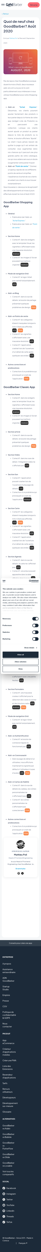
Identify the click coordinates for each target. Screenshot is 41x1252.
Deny (21, 669)
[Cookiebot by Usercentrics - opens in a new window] (29, 581)
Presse (6, 1000)
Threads (10, 1216)
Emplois (6, 995)
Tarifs (5, 1083)
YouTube (10, 1205)
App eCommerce (8, 1041)
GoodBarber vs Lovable (8, 1164)
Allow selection (20, 662)
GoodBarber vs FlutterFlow (8, 1145)
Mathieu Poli (13, 38)
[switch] (35, 625)
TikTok (9, 1222)
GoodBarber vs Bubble (8, 1135)
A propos (7, 963)
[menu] (3, 5)
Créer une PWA (9, 1060)
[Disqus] (20, 908)
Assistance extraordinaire (9, 970)
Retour (6, 14)
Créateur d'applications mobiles (9, 1052)
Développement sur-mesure (10, 1104)
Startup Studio (6, 988)
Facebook (11, 1188)
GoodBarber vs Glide (8, 1155)
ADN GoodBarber (8, 979)
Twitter (9, 1199)
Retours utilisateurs (7, 1090)
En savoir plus (20, 869)
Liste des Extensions (8, 1067)
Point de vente (22, 166)
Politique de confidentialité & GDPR (9, 1015)
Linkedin (10, 1210)
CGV (5, 1006)
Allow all (20, 655)
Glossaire (7, 1111)
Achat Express (28, 107)
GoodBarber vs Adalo (8, 1127)
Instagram (11, 1194)
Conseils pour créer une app (20, 943)
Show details (29, 648)
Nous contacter (7, 1025)
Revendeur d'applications (9, 1076)
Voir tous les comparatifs (8, 1173)
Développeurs (9, 1097)
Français (22, 1243)
